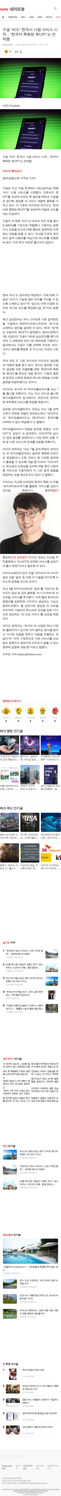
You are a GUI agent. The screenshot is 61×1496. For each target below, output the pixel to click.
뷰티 (23, 17)
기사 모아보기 (19, 557)
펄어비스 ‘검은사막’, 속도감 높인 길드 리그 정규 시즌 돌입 (29, 758)
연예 (31, 17)
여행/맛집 (12, 17)
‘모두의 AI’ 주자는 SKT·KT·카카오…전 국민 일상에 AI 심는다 (51, 867)
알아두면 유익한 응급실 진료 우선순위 (40, 1409)
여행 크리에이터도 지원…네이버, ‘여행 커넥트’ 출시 (9, 788)
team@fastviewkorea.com (40, 1479)
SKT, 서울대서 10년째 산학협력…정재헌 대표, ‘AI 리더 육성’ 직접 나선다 (50, 788)
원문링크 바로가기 (12, 701)
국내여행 (9, 957)
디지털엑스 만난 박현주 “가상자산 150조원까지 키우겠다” (50, 758)
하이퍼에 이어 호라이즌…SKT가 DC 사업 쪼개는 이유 (51, 836)
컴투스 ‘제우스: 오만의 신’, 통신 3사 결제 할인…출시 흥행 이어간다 (9, 867)
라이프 (49, 17)
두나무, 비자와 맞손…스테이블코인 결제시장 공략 (29, 836)
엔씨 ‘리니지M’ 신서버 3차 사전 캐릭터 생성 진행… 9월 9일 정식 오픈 (9, 836)
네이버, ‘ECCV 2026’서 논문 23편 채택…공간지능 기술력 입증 (29, 788)
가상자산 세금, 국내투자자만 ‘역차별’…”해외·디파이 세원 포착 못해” (29, 867)
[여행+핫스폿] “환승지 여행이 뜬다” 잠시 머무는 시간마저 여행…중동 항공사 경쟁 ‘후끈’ (24, 967)
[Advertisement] (30, 269)
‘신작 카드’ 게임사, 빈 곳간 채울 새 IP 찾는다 (9, 758)
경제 (40, 17)
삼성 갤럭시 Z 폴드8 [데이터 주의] (37, 1422)
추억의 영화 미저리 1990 (33, 1365)
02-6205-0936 (10, 1479)
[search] (55, 8)
